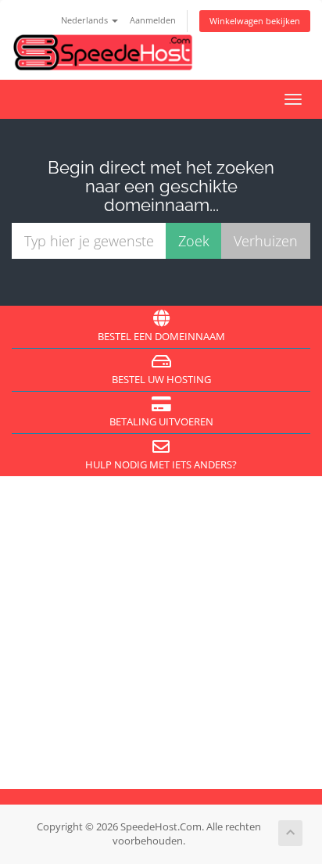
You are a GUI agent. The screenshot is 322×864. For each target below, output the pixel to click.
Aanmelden (153, 20)
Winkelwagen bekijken (254, 21)
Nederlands (85, 20)
